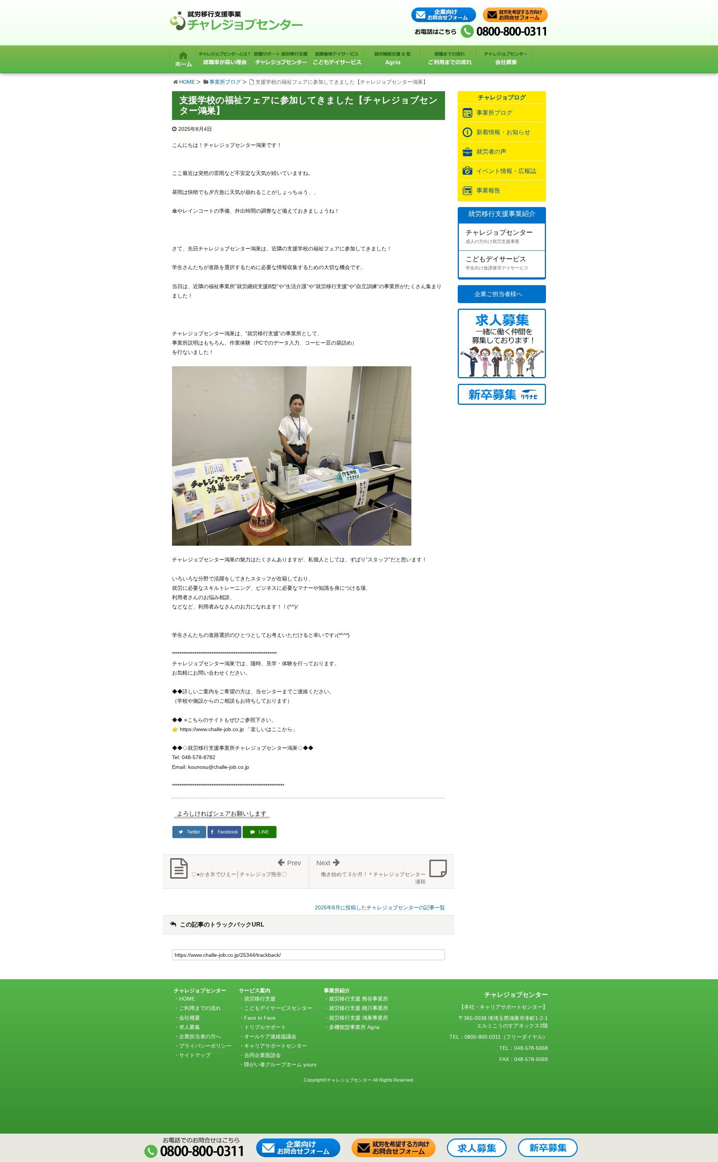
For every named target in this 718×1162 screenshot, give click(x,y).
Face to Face (260, 1018)
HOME (187, 82)
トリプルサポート (265, 1027)
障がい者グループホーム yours (280, 1064)
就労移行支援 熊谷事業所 (358, 999)
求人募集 (189, 1027)
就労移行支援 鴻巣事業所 (358, 1018)
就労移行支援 (260, 999)
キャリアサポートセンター (275, 1046)
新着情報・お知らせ (503, 132)
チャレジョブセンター (499, 236)
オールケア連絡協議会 (270, 1036)
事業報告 (488, 190)
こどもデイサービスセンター (278, 1008)
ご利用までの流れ (200, 1008)
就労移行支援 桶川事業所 (358, 1008)
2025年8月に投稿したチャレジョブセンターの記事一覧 (380, 907)
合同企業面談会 (262, 1055)
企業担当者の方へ (200, 1036)
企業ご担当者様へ (498, 294)
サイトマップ (195, 1055)
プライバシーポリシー (205, 1046)
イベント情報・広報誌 (506, 171)
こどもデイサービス (497, 263)
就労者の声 (491, 151)
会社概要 (189, 1018)
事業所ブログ (225, 82)
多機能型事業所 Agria (354, 1027)
